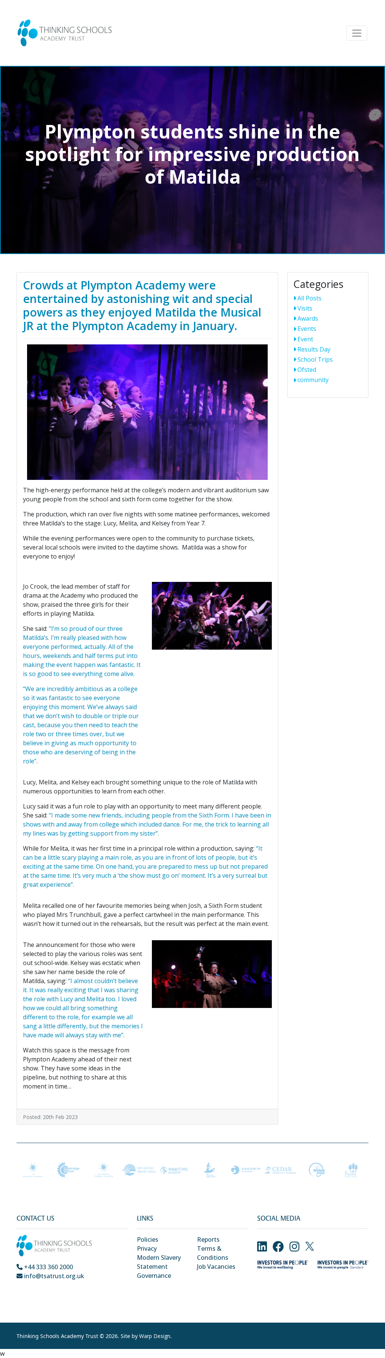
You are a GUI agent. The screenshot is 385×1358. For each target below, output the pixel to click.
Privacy (147, 1248)
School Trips (315, 359)
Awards (307, 318)
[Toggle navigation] (356, 33)
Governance (154, 1275)
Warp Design (154, 1336)
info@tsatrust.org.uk (53, 1276)
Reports (208, 1239)
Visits (304, 308)
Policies (147, 1239)
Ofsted (306, 369)
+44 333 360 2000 (48, 1267)
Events (306, 328)
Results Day (313, 349)
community (313, 380)
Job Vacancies (216, 1266)
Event (305, 339)
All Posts (309, 298)
